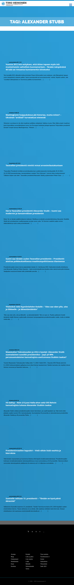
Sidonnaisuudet (30, 566)
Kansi (12, 564)
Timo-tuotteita (44, 554)
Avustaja (13, 554)
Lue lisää (46, 79)
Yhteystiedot (43, 564)
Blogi (7, 62)
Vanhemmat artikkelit (12, 520)
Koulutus (13, 566)
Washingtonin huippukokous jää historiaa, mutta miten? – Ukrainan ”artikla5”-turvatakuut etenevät (33, 116)
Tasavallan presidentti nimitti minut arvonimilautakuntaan (34, 165)
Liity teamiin (29, 559)
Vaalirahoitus (43, 561)
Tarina (27, 568)
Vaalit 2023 (43, 566)
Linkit (27, 561)
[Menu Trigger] (70, 4)
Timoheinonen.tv (45, 556)
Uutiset (42, 559)
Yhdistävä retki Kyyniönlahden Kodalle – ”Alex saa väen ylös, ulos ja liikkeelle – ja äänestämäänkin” (37, 308)
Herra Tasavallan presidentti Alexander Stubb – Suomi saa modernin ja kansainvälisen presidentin (33, 212)
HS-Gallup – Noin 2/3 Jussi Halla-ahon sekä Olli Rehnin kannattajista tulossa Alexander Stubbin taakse (31, 404)
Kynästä (28, 554)
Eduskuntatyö (14, 559)
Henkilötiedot (14, 561)
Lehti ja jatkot (29, 556)
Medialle (28, 564)
